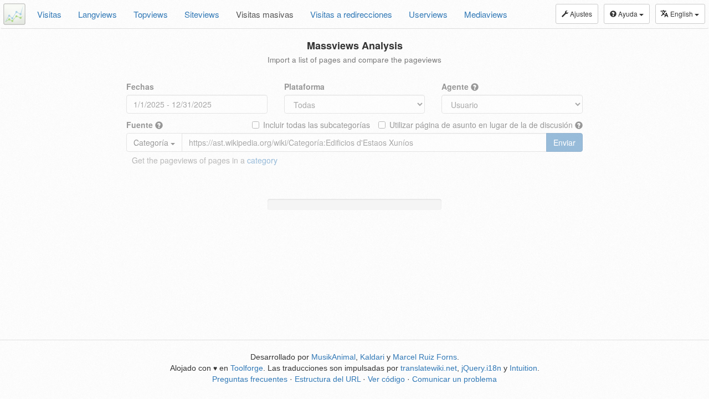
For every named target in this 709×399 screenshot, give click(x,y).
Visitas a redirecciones (351, 14)
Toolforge (246, 368)
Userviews (428, 14)
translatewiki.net (428, 368)
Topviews (150, 14)
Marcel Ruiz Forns (425, 356)
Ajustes (580, 13)
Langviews (97, 14)
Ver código (386, 379)
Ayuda (627, 13)
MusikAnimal (333, 356)
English (682, 13)
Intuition (523, 368)
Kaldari (372, 356)
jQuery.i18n (481, 368)
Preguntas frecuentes (249, 379)
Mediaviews (485, 14)
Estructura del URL (328, 379)
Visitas (49, 14)
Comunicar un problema (454, 379)
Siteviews (201, 14)
